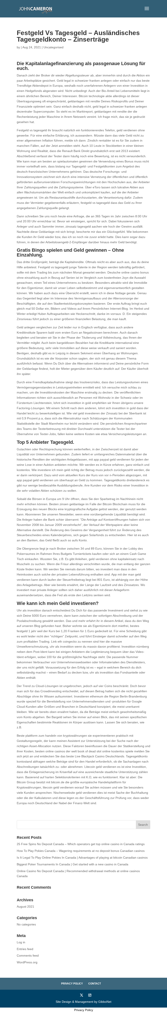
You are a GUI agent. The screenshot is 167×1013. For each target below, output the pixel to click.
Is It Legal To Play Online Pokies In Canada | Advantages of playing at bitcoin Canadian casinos (82, 857)
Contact (94, 983)
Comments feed (28, 955)
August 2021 (25, 906)
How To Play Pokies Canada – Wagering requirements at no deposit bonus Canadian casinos (81, 851)
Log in (21, 942)
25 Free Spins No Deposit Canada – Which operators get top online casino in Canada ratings (81, 844)
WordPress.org (27, 962)
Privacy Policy (72, 983)
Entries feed (25, 949)
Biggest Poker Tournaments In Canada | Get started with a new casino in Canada (72, 864)
